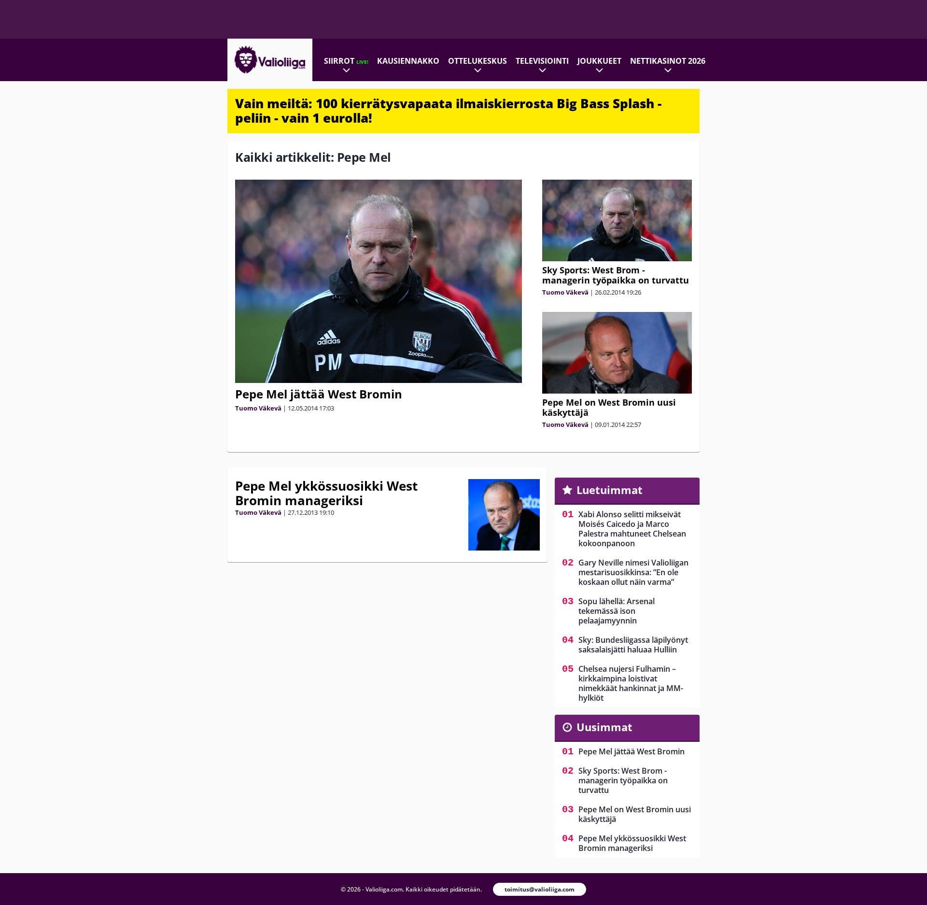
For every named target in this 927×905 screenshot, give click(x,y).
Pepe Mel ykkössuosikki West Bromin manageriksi (326, 493)
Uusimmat (604, 727)
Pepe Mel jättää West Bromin (318, 394)
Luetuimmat (609, 489)
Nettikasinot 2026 (667, 61)
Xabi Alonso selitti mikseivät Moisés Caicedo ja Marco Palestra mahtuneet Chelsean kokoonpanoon (632, 529)
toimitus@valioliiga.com (540, 889)
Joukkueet (599, 61)
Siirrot (346, 61)
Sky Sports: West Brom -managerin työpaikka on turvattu (615, 275)
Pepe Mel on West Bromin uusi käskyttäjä (609, 407)
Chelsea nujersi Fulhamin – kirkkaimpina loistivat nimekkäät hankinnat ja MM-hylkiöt (630, 683)
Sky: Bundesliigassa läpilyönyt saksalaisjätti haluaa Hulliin (633, 645)
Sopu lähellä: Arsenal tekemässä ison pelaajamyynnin (616, 611)
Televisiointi (542, 61)
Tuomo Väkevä (258, 408)
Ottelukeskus (477, 61)
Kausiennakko (408, 61)
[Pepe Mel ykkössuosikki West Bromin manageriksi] (504, 515)
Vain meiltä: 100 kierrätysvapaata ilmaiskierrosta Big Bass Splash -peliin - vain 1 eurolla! (448, 111)
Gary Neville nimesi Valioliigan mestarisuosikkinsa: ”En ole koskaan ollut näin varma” (633, 572)
